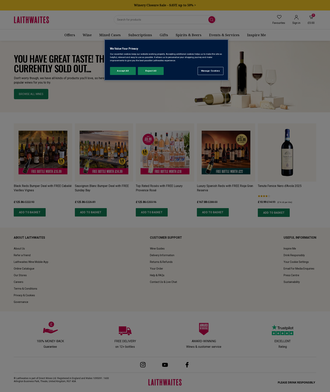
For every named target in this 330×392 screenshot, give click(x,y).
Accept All (123, 70)
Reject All (150, 70)
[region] (166, 60)
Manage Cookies (210, 70)
